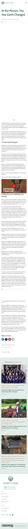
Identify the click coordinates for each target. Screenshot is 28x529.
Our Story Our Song (5, 501)
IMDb (4, 302)
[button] (26, 2)
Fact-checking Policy (5, 508)
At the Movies (3, 499)
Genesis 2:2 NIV (21, 204)
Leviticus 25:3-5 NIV (22, 264)
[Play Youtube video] (14, 186)
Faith (10, 347)
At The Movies (4, 347)
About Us (3, 505)
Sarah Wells (5, 19)
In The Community (4, 496)
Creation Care (4, 493)
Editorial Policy (4, 510)
